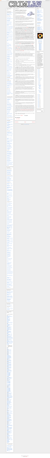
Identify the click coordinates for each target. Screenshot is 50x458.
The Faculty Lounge (39, 28)
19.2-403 (20, 43)
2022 (38, 72)
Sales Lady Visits (9, 393)
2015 (38, 95)
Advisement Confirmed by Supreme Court (9, 132)
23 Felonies (8, 320)
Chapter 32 (40, 45)
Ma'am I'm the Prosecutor (8, 319)
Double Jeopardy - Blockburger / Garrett (9, 170)
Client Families (8, 386)
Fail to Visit (8, 398)
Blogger (26, 456)
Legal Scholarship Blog (39, 29)
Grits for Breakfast (39, 14)
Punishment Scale (9, 216)
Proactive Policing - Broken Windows (9, 178)
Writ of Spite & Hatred (9, 258)
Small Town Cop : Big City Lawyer (9, 334)
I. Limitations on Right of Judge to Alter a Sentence (10, 122)
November (40, 78)
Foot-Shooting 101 (9, 339)
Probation (8, 223)
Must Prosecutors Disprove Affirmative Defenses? (9, 234)
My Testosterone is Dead (10, 337)
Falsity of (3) (9, 256)
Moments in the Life (9, 397)
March (39, 84)
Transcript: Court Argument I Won (9, 400)
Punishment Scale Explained (9, 218)
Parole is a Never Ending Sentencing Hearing (10, 225)
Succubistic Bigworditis (9, 207)
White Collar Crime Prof (40, 12)
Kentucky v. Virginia (9, 232)
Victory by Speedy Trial (9, 413)
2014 (38, 96)
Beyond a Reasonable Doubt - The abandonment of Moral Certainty (9, 227)
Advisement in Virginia (9, 135)
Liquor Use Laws (9, 213)
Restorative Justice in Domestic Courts (9, 212)
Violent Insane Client (9, 395)
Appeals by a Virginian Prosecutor (39, 91)
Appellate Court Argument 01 (9, 431)
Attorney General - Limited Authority (9, 81)
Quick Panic (8, 358)
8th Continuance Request (10, 341)
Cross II (8, 321)
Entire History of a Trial (9, 435)
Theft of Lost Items (9, 23)
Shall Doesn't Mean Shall (10, 162)
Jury (7, 348)
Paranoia (8, 325)
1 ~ (10, 49)
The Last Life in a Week (9, 439)
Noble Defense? (9, 287)
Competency (8, 317)
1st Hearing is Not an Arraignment (9, 99)
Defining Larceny (9, 17)
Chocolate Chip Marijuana (9, 369)
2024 (38, 70)
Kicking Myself (8, 414)
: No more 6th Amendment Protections (10, 296)
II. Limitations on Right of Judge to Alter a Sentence (10, 125)
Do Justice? (8, 231)
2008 (38, 102)
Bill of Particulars (9, 103)
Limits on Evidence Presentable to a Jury (9, 146)
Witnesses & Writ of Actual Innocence (9, 151)
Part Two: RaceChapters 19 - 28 (40, 41)
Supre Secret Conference (10, 338)
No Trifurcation (8, 63)
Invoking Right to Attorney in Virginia (9, 107)
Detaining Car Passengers (8, 58)
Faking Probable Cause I (10, 271)
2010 (38, 100)
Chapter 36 (40, 47)
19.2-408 (23, 50)
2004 (38, 106)
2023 (38, 71)
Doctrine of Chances (9, 208)
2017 (38, 77)
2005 (38, 105)
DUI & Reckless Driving (9, 67)
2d (8, 307)
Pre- (9, 247)
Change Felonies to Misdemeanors (9, 230)
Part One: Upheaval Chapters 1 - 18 (40, 39)
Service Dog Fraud (9, 47)
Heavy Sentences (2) (9, 222)
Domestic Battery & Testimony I (9, 155)
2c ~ (7, 307)
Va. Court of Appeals (9, 432)
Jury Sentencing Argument (9, 327)
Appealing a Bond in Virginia (39, 86)
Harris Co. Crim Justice (39, 16)
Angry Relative (8, 379)
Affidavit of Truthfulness (9, 396)
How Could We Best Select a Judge (9, 279)
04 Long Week (8, 389)
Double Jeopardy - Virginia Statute (9, 172)
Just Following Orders (9, 163)
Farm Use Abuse (9, 44)
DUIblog (38, 15)
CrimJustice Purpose (9, 265)
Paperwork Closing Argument (9, 329)
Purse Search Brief (9, 394)
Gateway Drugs (9, 204)
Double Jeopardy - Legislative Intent (9, 174)
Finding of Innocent (9, 262)
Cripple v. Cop (8, 372)
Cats (7, 318)
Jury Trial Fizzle (9, 423)
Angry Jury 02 (8, 403)
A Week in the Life (9, 349)
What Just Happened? (9, 427)
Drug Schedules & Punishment (9, 236)
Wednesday (8, 441)
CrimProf (38, 11)
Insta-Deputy (8, 74)
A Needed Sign (8, 355)
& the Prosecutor (10, 297)
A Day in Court (8, 401)
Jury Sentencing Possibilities (9, 148)
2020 (38, 74)
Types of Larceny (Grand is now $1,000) (10, 18)
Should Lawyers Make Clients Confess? (9, 284)
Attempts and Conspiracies (8, 20)
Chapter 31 (40, 44)
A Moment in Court (9, 407)
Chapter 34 (40, 46)
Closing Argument (9, 362)
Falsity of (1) (9, 252)
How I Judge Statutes (9, 203)
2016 (38, 94)
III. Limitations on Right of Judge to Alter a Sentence (10, 127)
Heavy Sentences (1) (9, 221)
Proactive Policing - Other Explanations (10, 180)
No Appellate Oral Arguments (9, 263)
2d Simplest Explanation (10, 322)
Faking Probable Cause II (10, 272)
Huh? (7, 409)
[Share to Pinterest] (27, 115)
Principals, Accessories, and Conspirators (9, 75)
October (40, 79)
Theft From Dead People (10, 26)
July (39, 81)
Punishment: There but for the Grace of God (9, 219)
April (39, 83)
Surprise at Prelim (9, 391)
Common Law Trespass (9, 53)
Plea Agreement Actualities (9, 200)
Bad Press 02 (8, 436)
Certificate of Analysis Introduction (9, 54)
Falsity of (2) (9, 254)
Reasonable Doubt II (9, 115)
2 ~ (11, 49)
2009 (38, 101)
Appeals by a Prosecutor (10, 78)
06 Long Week (8, 390)
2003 (38, 107)
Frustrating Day (9, 377)
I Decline (8, 344)
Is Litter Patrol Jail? (9, 328)
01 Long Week (8, 381)
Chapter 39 (40, 49)
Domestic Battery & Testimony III (9, 159)
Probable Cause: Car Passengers (9, 56)
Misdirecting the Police (9, 267)
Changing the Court (39, 20)
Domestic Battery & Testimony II (9, 157)
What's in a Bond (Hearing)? (39, 88)
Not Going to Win (9, 336)
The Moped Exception (9, 48)
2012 (38, 98)
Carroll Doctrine (9, 301)
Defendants (9, 266)
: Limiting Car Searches (9, 294)
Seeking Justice (39, 17)
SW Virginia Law (39, 23)
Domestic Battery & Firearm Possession (9, 153)
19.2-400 (27, 27)
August (39, 80)
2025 (38, 69)
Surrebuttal (8, 112)
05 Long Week (8, 375)
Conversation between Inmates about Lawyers (9, 448)
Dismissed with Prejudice (10, 119)
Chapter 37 (40, 48)
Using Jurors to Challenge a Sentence (9, 143)
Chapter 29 (40, 43)
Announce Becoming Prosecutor (9, 438)
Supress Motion (9, 359)
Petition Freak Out (9, 419)
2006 (38, 104)
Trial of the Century (9, 399)
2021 (38, 73)
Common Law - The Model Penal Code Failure (9, 188)
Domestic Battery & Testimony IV (9, 160)
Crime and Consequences (39, 18)
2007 (38, 103)
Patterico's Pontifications (40, 19)
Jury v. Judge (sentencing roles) (9, 145)
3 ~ (8, 118)
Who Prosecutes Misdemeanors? (9, 109)
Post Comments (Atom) (26, 124)
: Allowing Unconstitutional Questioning (9, 300)
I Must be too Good (9, 437)
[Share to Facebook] (26, 115)
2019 (38, 75)
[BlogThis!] (25, 115)
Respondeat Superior (9, 66)
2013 (38, 97)
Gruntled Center (39, 27)
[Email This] (24, 115)
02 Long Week (8, 373)
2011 (38, 99)
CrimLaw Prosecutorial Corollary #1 (9, 324)
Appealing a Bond (9, 92)
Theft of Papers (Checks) (10, 27)
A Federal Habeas (9, 417)
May (39, 82)
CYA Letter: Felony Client (10, 445)
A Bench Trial (8, 424)
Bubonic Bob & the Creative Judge (9, 331)
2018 (38, 76)
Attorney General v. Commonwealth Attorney (10, 83)
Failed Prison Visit (9, 429)
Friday (7, 442)
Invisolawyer (8, 418)
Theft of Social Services (9, 28)
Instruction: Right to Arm (10, 116)
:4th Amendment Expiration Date (10, 292)
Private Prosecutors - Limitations (9, 85)
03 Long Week (8, 374)
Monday (8, 440)
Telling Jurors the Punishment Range (9, 104)
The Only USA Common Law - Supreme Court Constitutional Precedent (10, 190)
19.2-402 (19, 47)
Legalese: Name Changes (9, 277)
